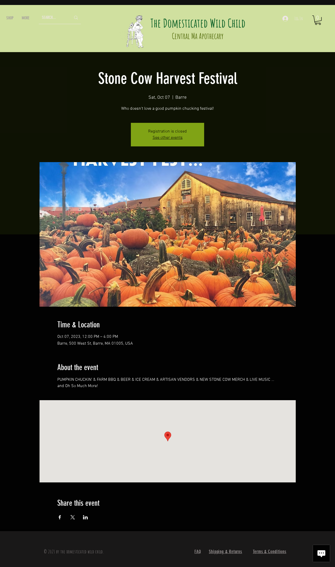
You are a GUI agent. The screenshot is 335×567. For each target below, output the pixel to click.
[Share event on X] (72, 517)
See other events (168, 137)
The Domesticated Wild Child (197, 22)
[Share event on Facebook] (59, 517)
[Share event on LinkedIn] (85, 517)
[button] (10, 18)
